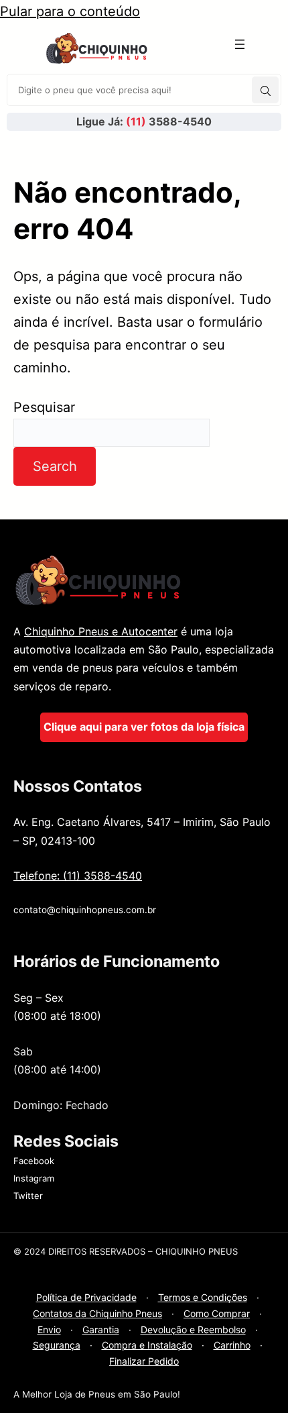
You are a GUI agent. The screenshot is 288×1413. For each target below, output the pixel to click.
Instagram (33, 1178)
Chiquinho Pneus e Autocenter (100, 631)
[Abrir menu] (240, 44)
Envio (49, 1329)
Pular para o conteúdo (70, 11)
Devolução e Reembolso (193, 1329)
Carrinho (232, 1345)
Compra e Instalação (147, 1345)
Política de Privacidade (86, 1297)
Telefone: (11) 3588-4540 (77, 875)
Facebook (33, 1160)
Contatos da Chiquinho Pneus (97, 1313)
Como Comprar (217, 1313)
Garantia (100, 1329)
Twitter (28, 1195)
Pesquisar (44, 407)
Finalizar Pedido (144, 1361)
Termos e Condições (202, 1297)
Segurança (56, 1345)
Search (55, 466)
